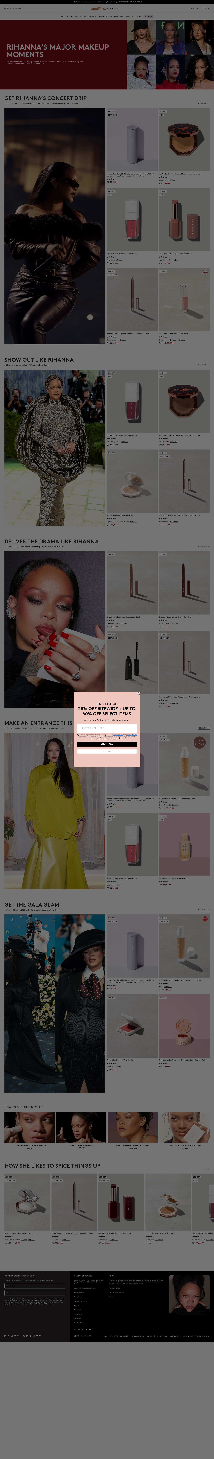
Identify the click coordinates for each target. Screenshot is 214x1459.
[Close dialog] (139, 694)
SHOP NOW (107, 744)
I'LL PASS (107, 752)
